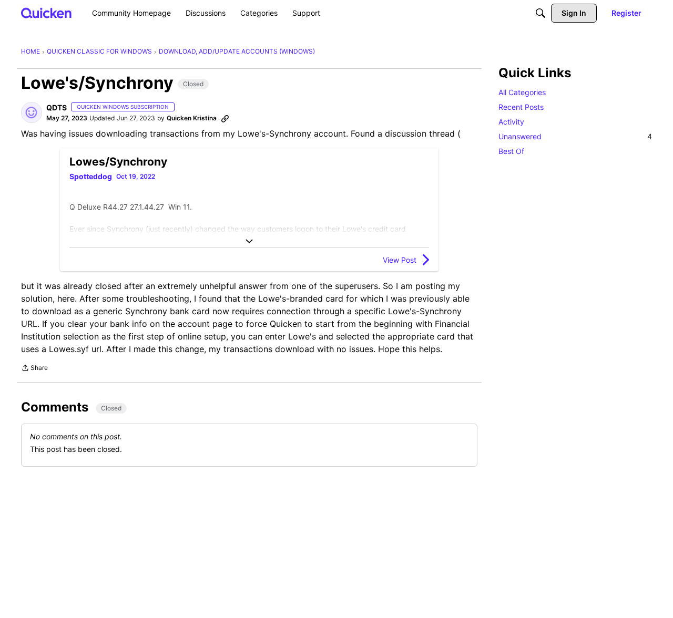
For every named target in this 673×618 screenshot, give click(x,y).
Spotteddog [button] (90, 176)
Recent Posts (521, 106)
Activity (511, 121)
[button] (31, 112)
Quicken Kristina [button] (192, 118)
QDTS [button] (56, 107)
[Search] (540, 13)
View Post (399, 259)
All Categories (522, 92)
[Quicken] (46, 13)
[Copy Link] (225, 118)
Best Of (511, 151)
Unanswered (575, 136)
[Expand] (249, 241)
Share (34, 369)
